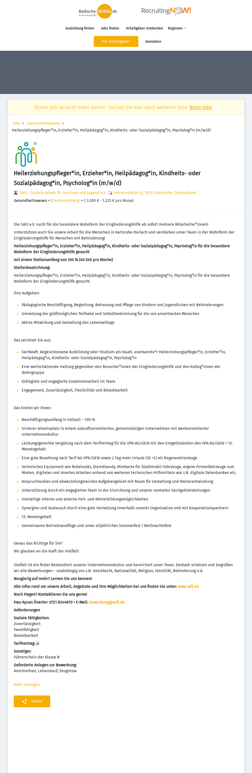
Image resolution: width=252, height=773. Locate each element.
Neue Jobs (200, 107)
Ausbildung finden (79, 28)
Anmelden (153, 41)
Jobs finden (110, 28)
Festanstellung (66, 200)
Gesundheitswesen (44, 123)
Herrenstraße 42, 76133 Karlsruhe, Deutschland (155, 192)
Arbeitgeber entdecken (144, 28)
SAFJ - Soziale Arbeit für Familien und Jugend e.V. (63, 192)
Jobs (16, 123)
